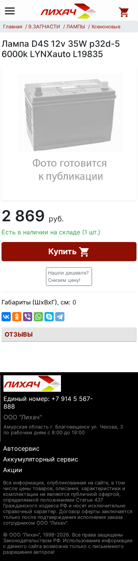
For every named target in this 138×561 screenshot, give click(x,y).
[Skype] (49, 316)
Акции (12, 470)
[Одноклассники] (16, 316)
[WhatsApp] (38, 316)
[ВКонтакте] (6, 316)
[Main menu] (11, 11)
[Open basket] (124, 11)
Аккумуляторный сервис (40, 459)
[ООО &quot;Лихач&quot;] (68, 11)
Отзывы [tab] (19, 334)
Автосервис (21, 448)
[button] (69, 276)
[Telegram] (59, 316)
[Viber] (27, 316)
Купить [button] (63, 251)
